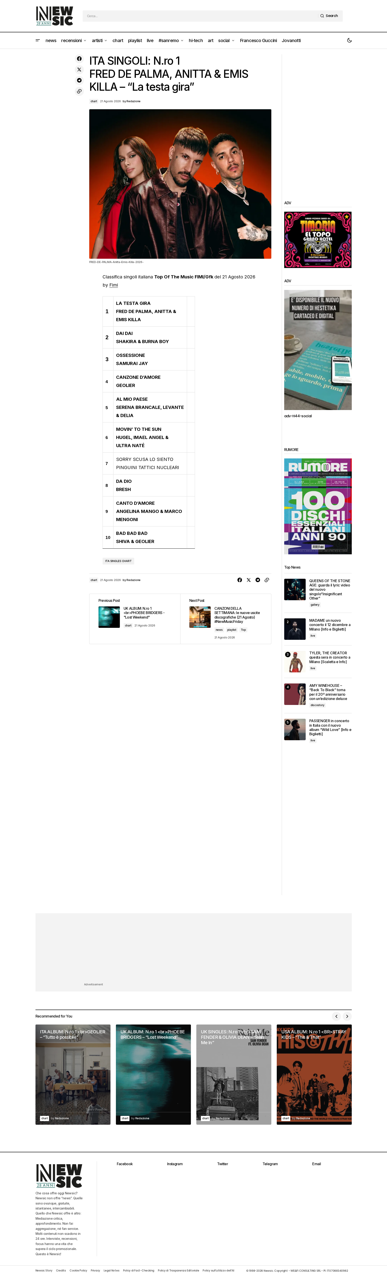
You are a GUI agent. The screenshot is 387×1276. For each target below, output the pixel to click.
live (313, 635)
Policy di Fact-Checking (138, 1270)
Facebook (125, 1164)
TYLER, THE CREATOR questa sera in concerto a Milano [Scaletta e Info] (329, 657)
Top (243, 629)
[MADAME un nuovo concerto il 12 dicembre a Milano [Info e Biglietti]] (295, 629)
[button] (37, 40)
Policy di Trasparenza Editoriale (178, 1270)
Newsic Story (43, 1270)
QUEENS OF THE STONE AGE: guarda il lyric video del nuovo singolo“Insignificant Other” (329, 589)
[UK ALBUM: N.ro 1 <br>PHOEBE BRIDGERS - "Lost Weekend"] (134, 619)
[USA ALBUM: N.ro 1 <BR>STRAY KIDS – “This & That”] (314, 1075)
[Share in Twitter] (79, 69)
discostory (318, 705)
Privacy (95, 1270)
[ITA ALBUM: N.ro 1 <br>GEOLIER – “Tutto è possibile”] (72, 1075)
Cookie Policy (78, 1270)
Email (316, 1164)
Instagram (175, 1164)
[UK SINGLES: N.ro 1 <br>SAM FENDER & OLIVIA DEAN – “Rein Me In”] (233, 1075)
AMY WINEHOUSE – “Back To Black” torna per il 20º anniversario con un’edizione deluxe (328, 692)
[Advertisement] (318, 122)
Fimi (113, 285)
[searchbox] (200, 16)
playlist (231, 629)
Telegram (270, 1164)
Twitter (222, 1164)
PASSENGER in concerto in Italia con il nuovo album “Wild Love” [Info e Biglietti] (330, 727)
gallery (315, 604)
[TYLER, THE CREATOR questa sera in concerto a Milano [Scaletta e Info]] (295, 661)
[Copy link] (79, 91)
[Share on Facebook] (79, 58)
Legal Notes (111, 1270)
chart (94, 101)
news (219, 629)
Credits (61, 1270)
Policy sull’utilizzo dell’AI (218, 1270)
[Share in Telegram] (79, 80)
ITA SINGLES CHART (118, 561)
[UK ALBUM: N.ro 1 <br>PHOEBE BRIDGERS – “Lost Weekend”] (153, 1075)
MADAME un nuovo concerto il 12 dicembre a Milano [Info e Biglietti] (330, 624)
